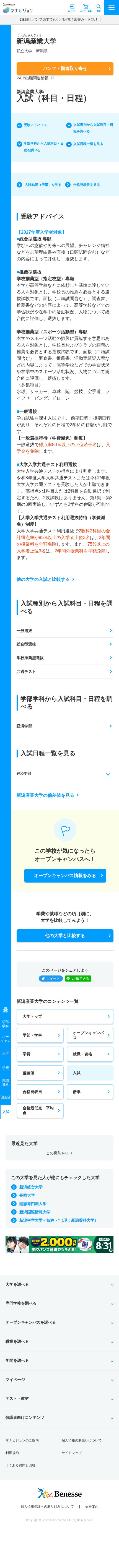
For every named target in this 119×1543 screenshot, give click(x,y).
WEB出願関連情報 (32, 78)
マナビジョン (17, 10)
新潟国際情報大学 (34, 1212)
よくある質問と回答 (20, 1465)
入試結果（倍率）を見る (43, 185)
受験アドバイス (35, 125)
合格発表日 (32, 1091)
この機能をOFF (59, 1153)
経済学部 (24, 726)
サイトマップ (72, 1453)
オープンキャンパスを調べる (31, 1322)
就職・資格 (82, 1054)
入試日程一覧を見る (88, 144)
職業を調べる (17, 1341)
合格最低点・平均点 (38, 1110)
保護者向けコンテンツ (25, 1417)
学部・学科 (32, 1035)
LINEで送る (80, 978)
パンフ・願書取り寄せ (65, 68)
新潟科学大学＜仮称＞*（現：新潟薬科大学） (58, 1220)
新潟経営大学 (31, 1187)
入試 (77, 1073)
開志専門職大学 (32, 1204)
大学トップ (32, 1016)
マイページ (15, 1379)
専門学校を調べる (21, 1303)
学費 (26, 1054)
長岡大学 (27, 1195)
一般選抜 (24, 630)
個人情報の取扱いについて (82, 1440)
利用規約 (12, 1453)
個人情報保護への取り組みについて (47, 1506)
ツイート (53, 978)
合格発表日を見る (86, 185)
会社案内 (92, 1507)
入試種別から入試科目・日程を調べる (93, 128)
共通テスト (26, 671)
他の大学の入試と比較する (43, 579)
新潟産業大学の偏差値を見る (45, 795)
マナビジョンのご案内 (22, 1440)
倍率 (77, 1091)
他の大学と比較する (65, 935)
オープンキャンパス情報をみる (65, 875)
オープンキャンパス (88, 1035)
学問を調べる (17, 1360)
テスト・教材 (17, 1398)
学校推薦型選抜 (30, 657)
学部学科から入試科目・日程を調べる (44, 147)
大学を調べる (17, 1284)
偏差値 (28, 1073)
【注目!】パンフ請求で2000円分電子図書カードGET (57, 19)
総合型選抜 (26, 644)
